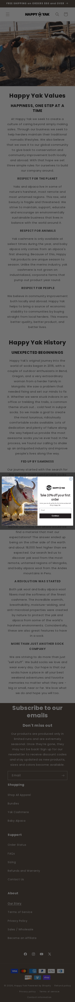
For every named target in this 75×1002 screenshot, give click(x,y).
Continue (55, 516)
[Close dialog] (70, 478)
